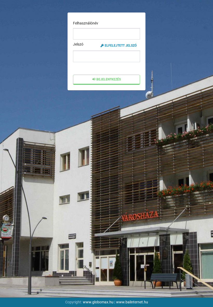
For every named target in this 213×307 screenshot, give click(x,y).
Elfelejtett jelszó (121, 45)
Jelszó (105, 44)
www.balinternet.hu (132, 302)
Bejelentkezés (108, 79)
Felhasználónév (85, 23)
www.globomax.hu (98, 302)
